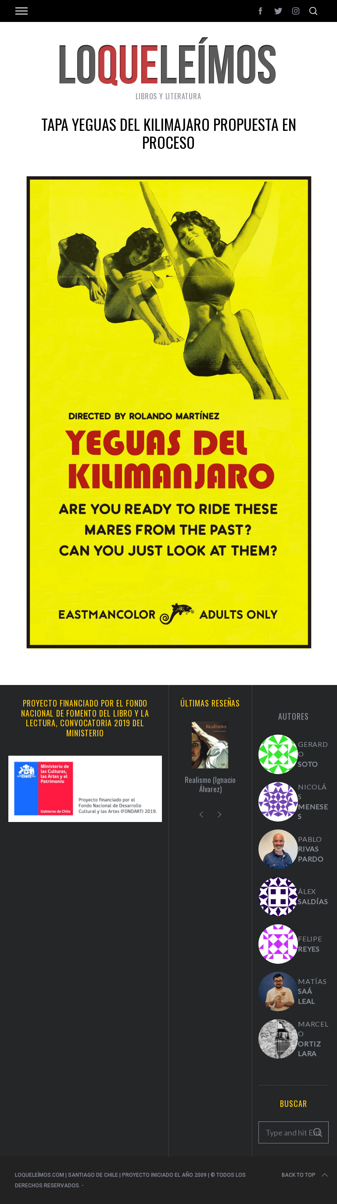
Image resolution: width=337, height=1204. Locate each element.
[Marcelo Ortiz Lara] (278, 1039)
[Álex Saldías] (278, 896)
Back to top (298, 1175)
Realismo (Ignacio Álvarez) (210, 784)
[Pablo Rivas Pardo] (278, 849)
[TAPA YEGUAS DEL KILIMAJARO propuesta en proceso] (168, 657)
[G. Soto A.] (278, 754)
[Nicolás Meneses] (278, 802)
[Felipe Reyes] (278, 944)
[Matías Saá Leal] (278, 991)
